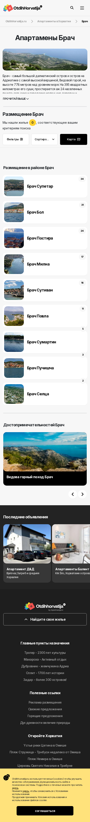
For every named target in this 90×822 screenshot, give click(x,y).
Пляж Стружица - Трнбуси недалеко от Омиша (45, 752)
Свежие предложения (45, 709)
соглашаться (45, 811)
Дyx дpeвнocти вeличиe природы (45, 722)
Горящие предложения (45, 716)
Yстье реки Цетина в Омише (45, 745)
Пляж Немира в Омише (45, 759)
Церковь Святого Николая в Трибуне (45, 765)
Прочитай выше (14, 98)
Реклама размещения (45, 702)
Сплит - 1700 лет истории (45, 673)
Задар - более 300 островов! (45, 680)
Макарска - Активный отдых (45, 659)
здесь (15, 787)
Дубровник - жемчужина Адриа (45, 666)
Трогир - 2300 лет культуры (45, 652)
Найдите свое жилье (47, 619)
